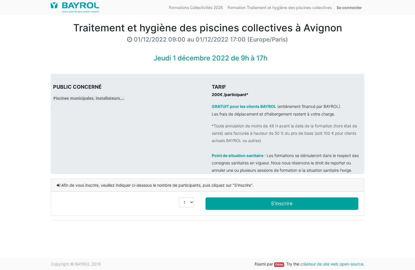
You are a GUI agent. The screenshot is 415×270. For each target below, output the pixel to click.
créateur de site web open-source (331, 264)
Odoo (279, 264)
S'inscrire (281, 203)
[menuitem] (196, 7)
